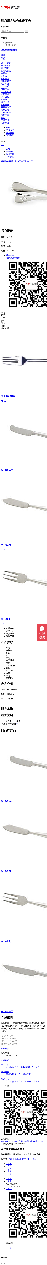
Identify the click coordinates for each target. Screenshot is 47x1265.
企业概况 (10, 1067)
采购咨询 (10, 255)
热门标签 (33, 1141)
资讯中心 (5, 1079)
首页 (8, 127)
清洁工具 (5, 102)
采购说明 (19, 1074)
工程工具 (5, 120)
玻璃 (3, 55)
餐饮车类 (5, 84)
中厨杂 (4, 73)
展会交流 (19, 1081)
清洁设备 (5, 97)
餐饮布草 (5, 89)
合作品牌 (19, 1067)
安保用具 (5, 123)
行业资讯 (36, 1081)
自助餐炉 (5, 68)
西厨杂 (4, 76)
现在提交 (5, 1048)
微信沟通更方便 (13, 258)
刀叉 (3, 60)
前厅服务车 (6, 94)
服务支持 (10, 133)
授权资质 (27, 1067)
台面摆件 (25, 161)
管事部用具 (6, 92)
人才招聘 (36, 1067)
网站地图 (25, 1141)
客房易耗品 (6, 112)
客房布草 (5, 115)
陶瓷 (3, 58)
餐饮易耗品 (6, 81)
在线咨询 (5, 1060)
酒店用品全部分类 (9, 50)
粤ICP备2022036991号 (10, 1141)
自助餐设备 (6, 71)
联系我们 (10, 135)
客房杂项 (5, 110)
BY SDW (41, 1141)
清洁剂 (4, 99)
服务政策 (10, 1074)
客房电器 (5, 105)
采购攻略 (27, 1081)
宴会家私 (5, 86)
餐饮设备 (5, 79)
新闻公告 (10, 1081)
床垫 (3, 118)
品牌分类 (10, 130)
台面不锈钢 (6, 63)
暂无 (18, 724)
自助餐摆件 (6, 66)
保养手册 (27, 1074)
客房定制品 (6, 107)
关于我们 (5, 1064)
